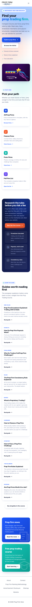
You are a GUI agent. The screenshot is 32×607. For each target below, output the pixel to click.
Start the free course (14, 225)
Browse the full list (10, 45)
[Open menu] (28, 3)
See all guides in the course (16, 506)
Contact (22, 580)
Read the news (12, 537)
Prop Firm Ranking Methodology (16, 584)
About (9, 580)
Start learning (11, 566)
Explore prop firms (10, 39)
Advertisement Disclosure (11, 588)
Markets (16, 592)
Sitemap (26, 588)
